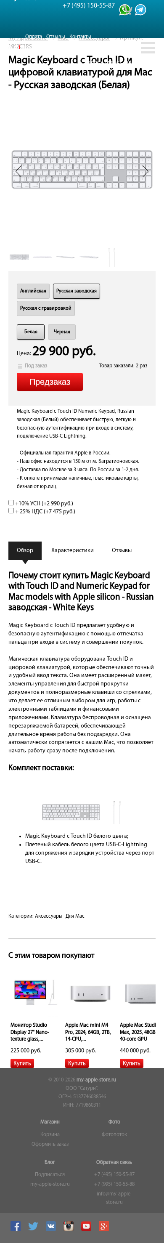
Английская (33, 291)
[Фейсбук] (16, 1229)
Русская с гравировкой (45, 308)
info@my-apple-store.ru (114, 1198)
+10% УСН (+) (43, 504)
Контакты (80, 37)
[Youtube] (87, 1229)
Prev (18, 171)
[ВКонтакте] (52, 1229)
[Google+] (105, 1229)
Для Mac (75, 916)
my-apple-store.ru (96, 1080)
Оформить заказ (50, 1144)
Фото (114, 1122)
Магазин (50, 1122)
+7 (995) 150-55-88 (114, 1184)
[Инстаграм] (69, 1229)
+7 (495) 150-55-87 (114, 1174)
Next (145, 171)
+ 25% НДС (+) (44, 512)
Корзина (50, 1134)
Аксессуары (48, 916)
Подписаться (50, 1174)
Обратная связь (114, 1162)
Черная (62, 332)
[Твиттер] (34, 1229)
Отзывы (55, 37)
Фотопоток (114, 1134)
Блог (50, 1162)
